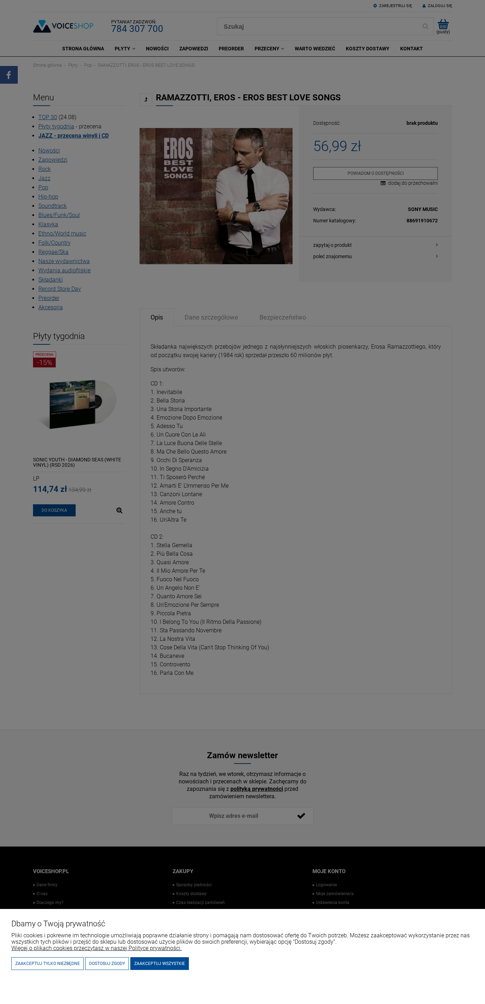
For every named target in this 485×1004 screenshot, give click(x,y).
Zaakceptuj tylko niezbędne (47, 963)
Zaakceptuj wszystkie (159, 963)
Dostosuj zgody (107, 963)
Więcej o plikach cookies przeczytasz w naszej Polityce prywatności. (96, 948)
